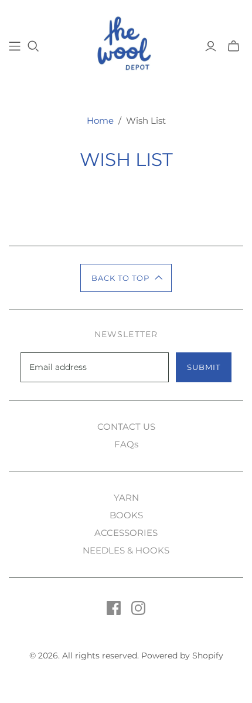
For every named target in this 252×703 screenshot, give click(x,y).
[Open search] (33, 46)
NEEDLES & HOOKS (126, 550)
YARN (126, 497)
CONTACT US (126, 426)
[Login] (211, 46)
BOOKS (126, 515)
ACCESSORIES (126, 532)
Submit (203, 367)
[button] (126, 278)
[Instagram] (138, 608)
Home (100, 120)
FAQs (126, 444)
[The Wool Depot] (126, 44)
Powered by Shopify (182, 655)
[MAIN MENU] (15, 46)
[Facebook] (114, 608)
